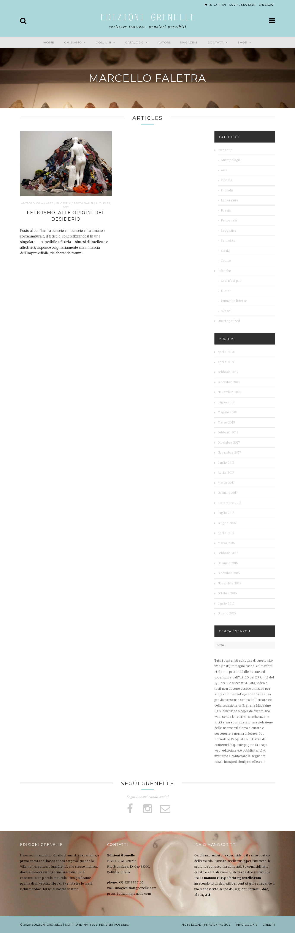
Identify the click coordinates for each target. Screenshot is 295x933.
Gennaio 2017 (228, 493)
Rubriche (224, 271)
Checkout (267, 4)
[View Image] (108, 192)
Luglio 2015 (226, 603)
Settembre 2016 (229, 503)
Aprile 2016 (226, 533)
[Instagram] (147, 808)
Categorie (225, 150)
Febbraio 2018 (228, 432)
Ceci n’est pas (231, 281)
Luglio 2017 (226, 463)
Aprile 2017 (226, 473)
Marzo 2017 (226, 483)
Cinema (226, 180)
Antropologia (32, 203)
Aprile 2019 (226, 362)
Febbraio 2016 (228, 553)
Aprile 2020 (226, 352)
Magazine (188, 42)
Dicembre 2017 (229, 442)
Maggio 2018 (227, 412)
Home (49, 42)
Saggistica (228, 230)
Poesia (226, 210)
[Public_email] (165, 808)
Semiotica (228, 240)
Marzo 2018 (226, 422)
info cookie (246, 924)
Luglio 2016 (226, 513)
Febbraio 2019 (228, 372)
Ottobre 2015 (227, 593)
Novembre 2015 (229, 583)
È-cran (226, 291)
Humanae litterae (234, 301)
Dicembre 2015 (229, 573)
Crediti (269, 924)
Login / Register (242, 4)
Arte (49, 203)
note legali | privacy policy (206, 924)
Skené (226, 311)
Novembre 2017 (229, 452)
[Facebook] (130, 808)
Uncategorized (229, 321)
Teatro (226, 261)
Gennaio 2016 (228, 563)
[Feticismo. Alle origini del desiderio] (65, 163)
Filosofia (63, 203)
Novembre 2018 (229, 392)
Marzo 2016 (226, 543)
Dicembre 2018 (229, 382)
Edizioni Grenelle (147, 18)
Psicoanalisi (83, 203)
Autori (164, 42)
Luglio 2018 (226, 402)
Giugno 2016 (227, 523)
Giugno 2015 (227, 613)
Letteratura (229, 200)
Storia (225, 251)
